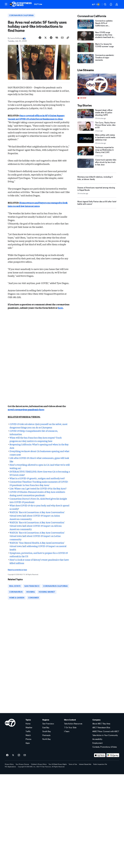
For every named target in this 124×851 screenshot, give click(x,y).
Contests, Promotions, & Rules (104, 747)
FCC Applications (10, 766)
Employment (97, 743)
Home (28, 724)
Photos (28, 739)
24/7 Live (38, 4)
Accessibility (97, 739)
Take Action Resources (73, 724)
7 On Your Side (70, 728)
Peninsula (46, 735)
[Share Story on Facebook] (40, 38)
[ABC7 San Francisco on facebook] (7, 755)
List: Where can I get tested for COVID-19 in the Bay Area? (38, 488)
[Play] (96, 85)
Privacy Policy (9, 764)
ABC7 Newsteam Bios (101, 728)
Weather (29, 728)
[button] (6, 4)
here (60, 307)
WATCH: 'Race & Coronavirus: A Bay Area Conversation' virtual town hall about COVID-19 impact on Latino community (37, 536)
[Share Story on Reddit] (51, 38)
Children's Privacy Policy (39, 764)
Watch (28, 735)
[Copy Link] (68, 38)
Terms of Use (73, 764)
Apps (28, 743)
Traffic (28, 731)
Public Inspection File (100, 764)
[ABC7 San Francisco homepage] (21, 4)
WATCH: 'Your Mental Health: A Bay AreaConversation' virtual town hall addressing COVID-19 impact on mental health (38, 546)
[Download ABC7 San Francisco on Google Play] (112, 755)
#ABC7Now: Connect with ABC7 (105, 731)
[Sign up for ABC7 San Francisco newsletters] (24, 755)
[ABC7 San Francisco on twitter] (13, 755)
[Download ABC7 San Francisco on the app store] (100, 755)
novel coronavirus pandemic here (26, 409)
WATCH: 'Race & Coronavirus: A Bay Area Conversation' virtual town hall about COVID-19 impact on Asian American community (37, 516)
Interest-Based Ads (85, 764)
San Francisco (48, 724)
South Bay (46, 731)
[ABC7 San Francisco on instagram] (18, 755)
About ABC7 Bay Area (101, 724)
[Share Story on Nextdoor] (57, 38)
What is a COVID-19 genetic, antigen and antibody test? (37, 478)
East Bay (45, 728)
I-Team (66, 731)
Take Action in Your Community (105, 735)
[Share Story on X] (45, 38)
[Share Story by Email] (62, 38)
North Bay (46, 739)
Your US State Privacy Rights (58, 764)
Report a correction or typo (17, 570)
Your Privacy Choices (22, 764)
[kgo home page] (10, 723)
